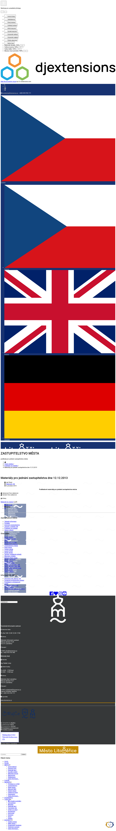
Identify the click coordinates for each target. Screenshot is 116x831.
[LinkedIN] (5, 508)
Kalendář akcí (12, 508)
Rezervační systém (10, 542)
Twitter (8, 507)
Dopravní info (12, 506)
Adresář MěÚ (12, 789)
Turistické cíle (12, 808)
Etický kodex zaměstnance (12, 568)
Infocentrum (12, 803)
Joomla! (13, 726)
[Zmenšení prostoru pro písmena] (24, 51)
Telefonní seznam (13, 590)
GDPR (6, 584)
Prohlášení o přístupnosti (12, 582)
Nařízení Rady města (10, 558)
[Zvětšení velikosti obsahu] (23, 45)
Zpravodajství (12, 505)
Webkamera (11, 515)
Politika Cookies (8, 730)
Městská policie (13, 511)
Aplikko (13, 723)
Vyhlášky (7, 523)
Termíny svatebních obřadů (12, 554)
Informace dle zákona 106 (12, 579)
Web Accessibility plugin (8, 81)
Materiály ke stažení (7, 502)
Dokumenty (11, 794)
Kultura (12, 576)
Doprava (12, 573)
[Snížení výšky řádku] (17, 49)
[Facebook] (5, 90)
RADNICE (7, 782)
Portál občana (8, 537)
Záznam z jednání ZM (11, 527)
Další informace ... (13, 517)
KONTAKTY (7, 820)
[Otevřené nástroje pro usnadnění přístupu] (4, 3)
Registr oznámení (9, 559)
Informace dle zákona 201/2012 (14, 589)
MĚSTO (6, 500)
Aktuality (10, 804)
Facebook (9, 505)
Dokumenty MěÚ (9, 563)
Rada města (11, 535)
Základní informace (10, 521)
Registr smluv (8, 561)
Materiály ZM (10, 484)
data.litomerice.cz (6, 700)
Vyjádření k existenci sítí (12, 565)
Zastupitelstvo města (11, 546)
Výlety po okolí (12, 810)
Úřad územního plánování (12, 566)
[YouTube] (64, 594)
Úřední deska (8, 553)
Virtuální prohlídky (15, 801)
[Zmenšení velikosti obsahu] (21, 45)
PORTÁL (7, 780)
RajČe (12, 724)
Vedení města (8, 549)
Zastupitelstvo (12, 534)
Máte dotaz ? (12, 823)
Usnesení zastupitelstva (12, 525)
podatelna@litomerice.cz (10, 93)
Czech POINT (8, 551)
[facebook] (4, 85)
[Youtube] (5, 88)
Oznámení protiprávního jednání (14, 580)
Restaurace (11, 811)
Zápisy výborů (8, 530)
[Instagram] (5, 86)
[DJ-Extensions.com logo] (58, 80)
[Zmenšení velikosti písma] (19, 47)
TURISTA (7, 799)
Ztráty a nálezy (9, 571)
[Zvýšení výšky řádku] (20, 49)
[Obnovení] (2, 12)
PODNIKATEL (8, 798)
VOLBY (6, 763)
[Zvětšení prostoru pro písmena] (27, 51)
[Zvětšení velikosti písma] (22, 47)
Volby (6, 540)
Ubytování (11, 813)
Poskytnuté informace (11, 585)
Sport (10, 575)
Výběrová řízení (13, 540)
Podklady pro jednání (11, 528)
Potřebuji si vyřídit (13, 532)
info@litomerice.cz (11, 651)
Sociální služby (12, 510)
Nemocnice (11, 513)
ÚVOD (6, 487)
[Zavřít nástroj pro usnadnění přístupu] (5, 12)
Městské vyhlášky (10, 556)
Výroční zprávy (9, 587)
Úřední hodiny (8, 570)
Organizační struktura (11, 544)
